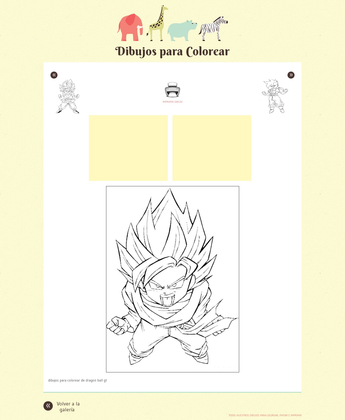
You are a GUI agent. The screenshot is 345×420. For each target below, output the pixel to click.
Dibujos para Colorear (172, 51)
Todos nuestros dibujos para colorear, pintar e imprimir (265, 415)
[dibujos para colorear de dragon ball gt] (172, 371)
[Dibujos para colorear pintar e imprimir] (172, 23)
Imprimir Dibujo (172, 101)
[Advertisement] (128, 148)
